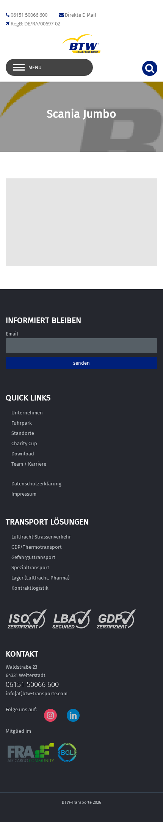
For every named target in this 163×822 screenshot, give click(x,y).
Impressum (23, 494)
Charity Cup (24, 443)
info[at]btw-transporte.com (36, 693)
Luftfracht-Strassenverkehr (41, 537)
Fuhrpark (21, 423)
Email (12, 334)
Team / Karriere (28, 464)
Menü (35, 67)
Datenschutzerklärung (36, 484)
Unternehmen (27, 413)
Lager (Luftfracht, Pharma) (40, 578)
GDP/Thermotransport (36, 547)
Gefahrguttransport (33, 557)
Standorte (22, 433)
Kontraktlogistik (30, 588)
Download (22, 454)
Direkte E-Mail (80, 15)
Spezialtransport (30, 567)
